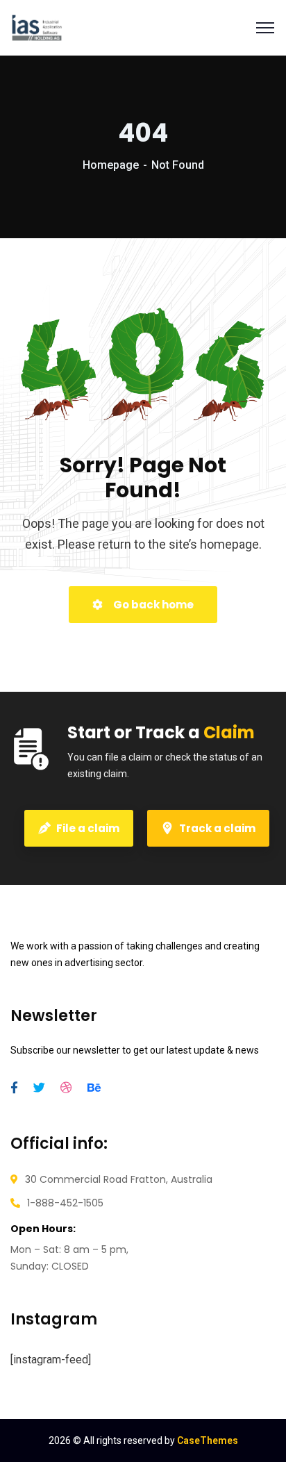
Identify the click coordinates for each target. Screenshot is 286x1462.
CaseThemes (207, 1440)
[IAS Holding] (36, 28)
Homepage (111, 165)
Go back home (152, 604)
